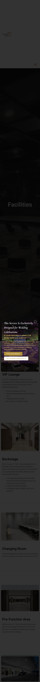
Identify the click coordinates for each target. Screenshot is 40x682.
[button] (35, 321)
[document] (20, 341)
